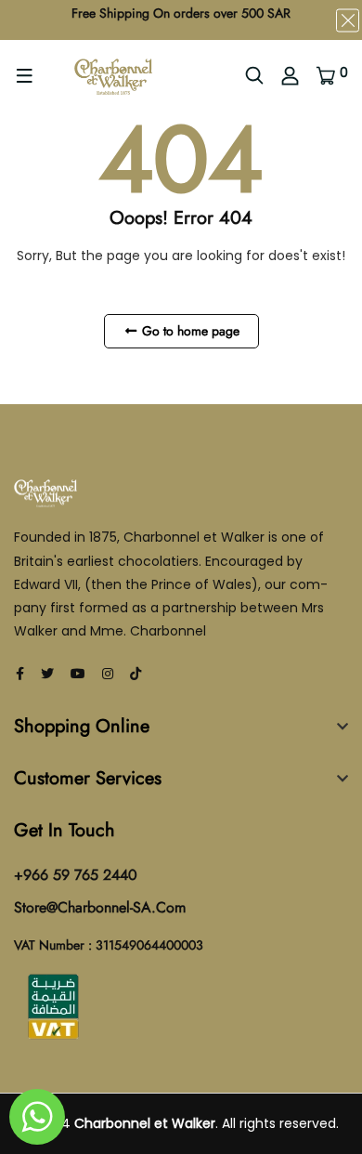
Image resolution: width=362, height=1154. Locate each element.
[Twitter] (47, 673)
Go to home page (188, 330)
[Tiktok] (135, 673)
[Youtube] (78, 673)
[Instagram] (107, 673)
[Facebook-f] (20, 673)
